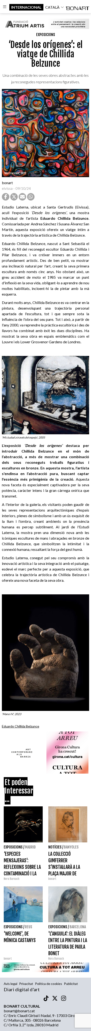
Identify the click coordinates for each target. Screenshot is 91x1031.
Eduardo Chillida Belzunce (20, 726)
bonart (7, 182)
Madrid (30, 847)
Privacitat (26, 984)
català (52, 7)
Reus (28, 927)
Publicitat (71, 984)
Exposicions (45, 34)
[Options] (4, 7)
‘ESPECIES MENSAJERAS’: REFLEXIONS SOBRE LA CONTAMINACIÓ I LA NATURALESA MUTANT (22, 867)
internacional (26, 7)
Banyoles (71, 847)
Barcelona (78, 927)
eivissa (7, 188)
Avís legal (10, 984)
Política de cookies (48, 984)
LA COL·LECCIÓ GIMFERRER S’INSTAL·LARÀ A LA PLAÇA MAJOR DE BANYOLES (64, 867)
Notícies (55, 847)
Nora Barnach (11, 879)
